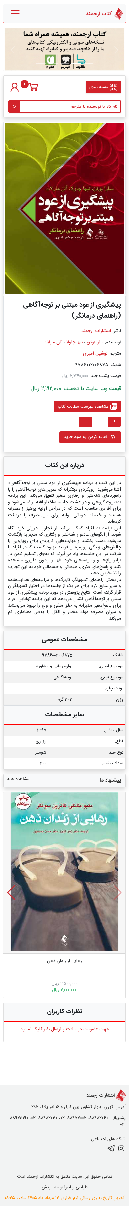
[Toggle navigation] (16, 14)
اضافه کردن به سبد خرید (87, 437)
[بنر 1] (88, 63)
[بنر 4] (41, 63)
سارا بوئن (95, 342)
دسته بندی (99, 87)
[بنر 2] (64, 63)
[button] (11, 892)
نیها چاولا (74, 342)
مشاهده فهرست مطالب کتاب (88, 406)
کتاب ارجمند (99, 13)
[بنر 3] (53, 63)
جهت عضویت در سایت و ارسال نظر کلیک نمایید (65, 1029)
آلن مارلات (53, 342)
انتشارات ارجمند (96, 331)
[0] (33, 90)
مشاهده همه (18, 779)
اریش (47, 1187)
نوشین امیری (95, 354)
